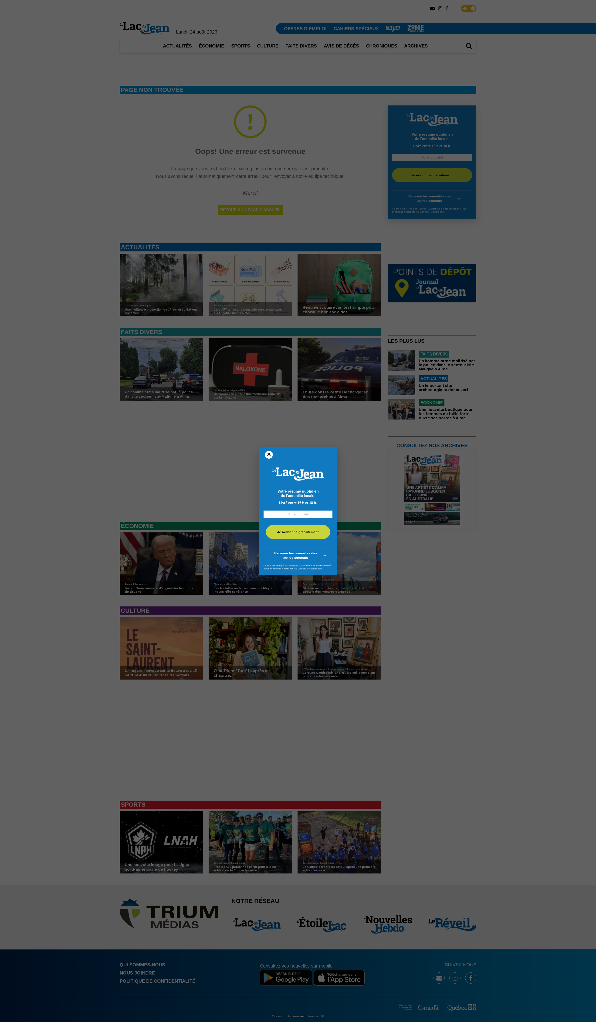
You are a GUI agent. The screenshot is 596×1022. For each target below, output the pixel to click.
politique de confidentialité (317, 565)
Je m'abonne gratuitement (298, 532)
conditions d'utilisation (282, 568)
